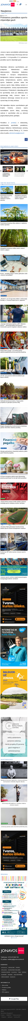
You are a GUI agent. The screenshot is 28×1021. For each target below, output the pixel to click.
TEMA (19, 972)
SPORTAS (18, 967)
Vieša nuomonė (16, 1015)
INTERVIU (24, 972)
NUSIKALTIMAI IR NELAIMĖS (14, 970)
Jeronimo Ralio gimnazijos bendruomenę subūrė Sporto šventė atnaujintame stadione (13, 527)
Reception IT (10, 1013)
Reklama (4, 990)
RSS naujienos (5, 992)
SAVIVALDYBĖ (11, 967)
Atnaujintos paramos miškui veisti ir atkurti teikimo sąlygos (21, 197)
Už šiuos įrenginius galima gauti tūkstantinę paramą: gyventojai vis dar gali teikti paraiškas (13, 477)
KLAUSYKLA (14, 972)
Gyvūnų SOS (17, 1017)
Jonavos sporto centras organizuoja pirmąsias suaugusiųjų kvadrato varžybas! (13, 577)
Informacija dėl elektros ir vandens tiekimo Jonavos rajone (14, 804)
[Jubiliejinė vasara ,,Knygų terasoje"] (12, 905)
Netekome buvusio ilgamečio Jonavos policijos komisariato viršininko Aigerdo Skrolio (14, 780)
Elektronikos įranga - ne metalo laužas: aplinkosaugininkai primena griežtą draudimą (13, 351)
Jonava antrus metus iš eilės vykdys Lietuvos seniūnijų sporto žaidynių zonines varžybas (13, 502)
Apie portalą (5, 985)
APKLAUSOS (4, 970)
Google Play (15, 999)
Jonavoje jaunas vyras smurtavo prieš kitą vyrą (14, 826)
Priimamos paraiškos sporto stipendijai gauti (13, 18)
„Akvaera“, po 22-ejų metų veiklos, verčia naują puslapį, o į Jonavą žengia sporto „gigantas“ (13, 299)
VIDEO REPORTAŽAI (18, 974)
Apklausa (10, 1017)
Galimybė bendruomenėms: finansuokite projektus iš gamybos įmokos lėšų (11, 401)
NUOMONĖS (4, 974)
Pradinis (3, 1015)
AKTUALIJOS (4, 967)
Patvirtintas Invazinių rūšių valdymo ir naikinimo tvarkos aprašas (6, 198)
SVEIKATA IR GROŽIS (5, 972)
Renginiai (3, 1017)
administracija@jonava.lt (16, 133)
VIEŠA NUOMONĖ (5, 977)
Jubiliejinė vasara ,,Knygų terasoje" (14, 936)
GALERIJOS (12, 977)
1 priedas (12, 123)
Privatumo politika (6, 987)
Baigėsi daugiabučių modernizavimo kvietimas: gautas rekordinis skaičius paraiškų (13, 426)
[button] (11, 937)
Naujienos (8, 1015)
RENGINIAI (10, 974)
